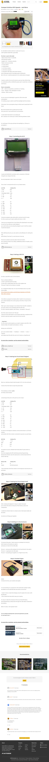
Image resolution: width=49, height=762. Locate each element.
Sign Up (45, 1)
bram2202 (4, 9)
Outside (26, 748)
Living (26, 746)
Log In (41, 1)
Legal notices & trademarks (33, 759)
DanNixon (11, 729)
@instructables (44, 745)
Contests (19, 1)
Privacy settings (36, 758)
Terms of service (22, 758)
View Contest (39, 627)
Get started (34, 746)
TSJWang (11, 718)
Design (19, 748)
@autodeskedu (44, 747)
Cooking (26, 745)
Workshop (20, 746)
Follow (8, 44)
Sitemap (33, 749)
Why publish (34, 745)
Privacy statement (29, 758)
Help (32, 748)
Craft (19, 749)
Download (29, 129)
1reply (9, 725)
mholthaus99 (12, 704)
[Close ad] (48, 69)
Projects (14, 1)
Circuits (8, 9)
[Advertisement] (42, 83)
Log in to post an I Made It (24, 646)
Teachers (24, 1)
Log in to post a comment (24, 738)
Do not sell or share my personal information (20, 759)
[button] (32, 12)
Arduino (12, 9)
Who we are (34, 751)
